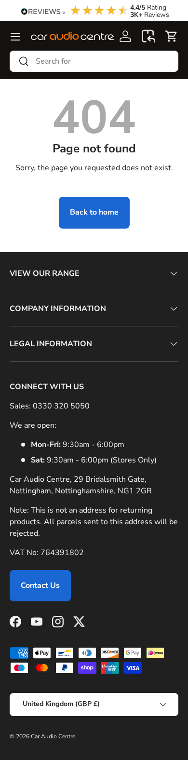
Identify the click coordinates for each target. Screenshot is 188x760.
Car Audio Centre (53, 736)
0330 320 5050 (61, 406)
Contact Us (40, 585)
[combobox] (94, 61)
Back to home (94, 212)
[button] (148, 36)
